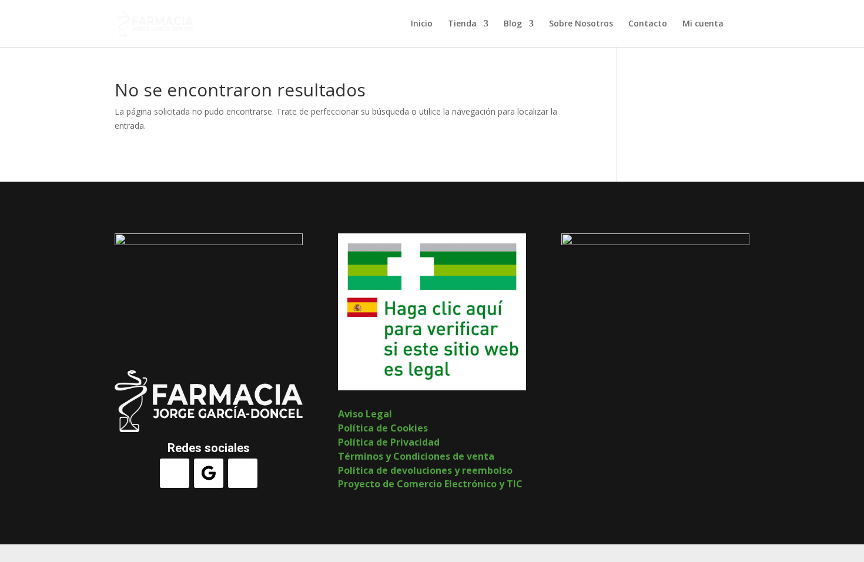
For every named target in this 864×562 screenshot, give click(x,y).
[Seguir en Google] (208, 473)
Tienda (462, 24)
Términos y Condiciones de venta (416, 456)
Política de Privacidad (389, 442)
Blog (513, 24)
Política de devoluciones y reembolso (425, 470)
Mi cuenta (703, 24)
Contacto (647, 24)
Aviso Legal (365, 413)
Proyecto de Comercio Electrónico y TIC (430, 483)
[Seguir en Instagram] (242, 473)
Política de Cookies (383, 427)
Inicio (422, 24)
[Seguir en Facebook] (174, 473)
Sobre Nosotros (581, 24)
